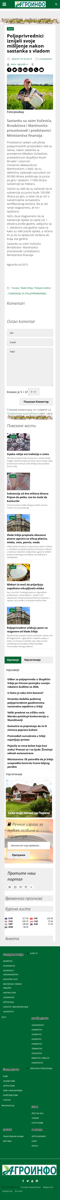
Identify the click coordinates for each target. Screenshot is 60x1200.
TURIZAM (35, 1118)
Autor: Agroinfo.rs (19, 64)
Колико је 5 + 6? (17, 392)
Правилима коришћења (22, 413)
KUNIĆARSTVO (37, 1062)
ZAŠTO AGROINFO (39, 1136)
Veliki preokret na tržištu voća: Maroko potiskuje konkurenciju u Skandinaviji (28, 716)
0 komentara (45, 58)
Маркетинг (48, 1187)
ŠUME (5, 1076)
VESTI (4, 1017)
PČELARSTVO (37, 1053)
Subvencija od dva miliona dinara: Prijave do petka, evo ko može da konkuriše (28, 497)
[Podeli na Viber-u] (36, 70)
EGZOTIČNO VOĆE (10, 979)
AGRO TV (34, 953)
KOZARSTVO (36, 1039)
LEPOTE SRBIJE (37, 1123)
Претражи (18, 855)
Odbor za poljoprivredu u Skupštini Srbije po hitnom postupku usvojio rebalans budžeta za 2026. (28, 683)
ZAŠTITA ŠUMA (9, 1085)
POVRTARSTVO (9, 966)
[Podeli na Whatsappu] (30, 70)
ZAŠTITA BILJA (8, 1002)
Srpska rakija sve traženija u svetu (28, 454)
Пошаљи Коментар (36, 401)
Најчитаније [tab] (32, 659)
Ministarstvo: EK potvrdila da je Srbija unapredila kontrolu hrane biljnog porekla (30, 763)
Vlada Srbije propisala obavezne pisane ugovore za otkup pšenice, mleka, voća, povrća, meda (27, 538)
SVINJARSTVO (37, 1029)
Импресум (7, 1191)
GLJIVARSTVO (8, 1011)
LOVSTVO (7, 1100)
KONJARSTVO (37, 1044)
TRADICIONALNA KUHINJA (13, 1136)
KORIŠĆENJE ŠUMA (10, 1095)
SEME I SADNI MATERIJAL (13, 1090)
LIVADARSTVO (8, 997)
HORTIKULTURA (9, 992)
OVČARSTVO (37, 1034)
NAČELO (35, 1146)
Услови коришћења (30, 1187)
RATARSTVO (7, 961)
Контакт (18, 1191)
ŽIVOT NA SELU (38, 1113)
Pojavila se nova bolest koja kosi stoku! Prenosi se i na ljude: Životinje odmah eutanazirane (29, 749)
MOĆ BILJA (7, 1141)
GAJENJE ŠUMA (9, 1081)
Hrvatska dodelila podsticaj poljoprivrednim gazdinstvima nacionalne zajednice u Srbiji (25, 702)
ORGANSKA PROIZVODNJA (41, 1068)
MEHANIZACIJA (8, 1105)
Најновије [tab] (13, 659)
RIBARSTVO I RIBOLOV (40, 1058)
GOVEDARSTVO (38, 1025)
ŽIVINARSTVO (37, 1048)
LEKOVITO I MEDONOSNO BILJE (15, 1007)
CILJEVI (34, 1141)
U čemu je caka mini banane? (25, 693)
